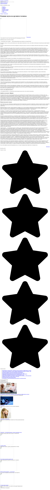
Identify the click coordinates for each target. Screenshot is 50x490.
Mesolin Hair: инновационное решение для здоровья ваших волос (13, 374)
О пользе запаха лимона (4, 485)
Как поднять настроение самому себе (6, 459)
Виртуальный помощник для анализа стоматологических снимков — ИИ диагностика (16, 375)
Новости (3, 6)
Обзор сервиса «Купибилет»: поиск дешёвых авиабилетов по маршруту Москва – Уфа (16, 371)
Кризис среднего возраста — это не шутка (7, 471)
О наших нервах (3, 445)
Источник (48, 146)
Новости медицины (3, 3)
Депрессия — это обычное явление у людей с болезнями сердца (11, 432)
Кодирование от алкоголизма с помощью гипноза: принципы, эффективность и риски (16, 370)
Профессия (4, 7)
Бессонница (2, 405)
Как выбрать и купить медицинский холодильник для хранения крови (14, 378)
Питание (3, 8)
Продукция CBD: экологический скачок (9, 377)
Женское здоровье (5, 10)
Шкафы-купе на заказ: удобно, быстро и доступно (10, 376)
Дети (3, 11)
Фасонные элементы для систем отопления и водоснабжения (12, 372)
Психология (29, 37)
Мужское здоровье (5, 9)
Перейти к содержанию (4, 0)
